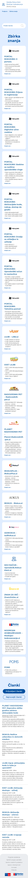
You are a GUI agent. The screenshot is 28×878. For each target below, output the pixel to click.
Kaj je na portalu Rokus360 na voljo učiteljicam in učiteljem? (14, 173)
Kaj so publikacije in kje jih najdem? (12, 137)
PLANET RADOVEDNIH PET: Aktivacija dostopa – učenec (13, 448)
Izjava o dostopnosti (14, 865)
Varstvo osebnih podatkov (14, 862)
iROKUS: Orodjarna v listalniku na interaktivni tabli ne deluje (14, 513)
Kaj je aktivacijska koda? (12, 212)
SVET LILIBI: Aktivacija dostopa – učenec (14, 371)
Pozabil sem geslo (10, 576)
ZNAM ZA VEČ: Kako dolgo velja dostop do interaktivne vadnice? (14, 610)
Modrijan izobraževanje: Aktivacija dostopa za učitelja (13, 641)
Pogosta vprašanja (14, 857)
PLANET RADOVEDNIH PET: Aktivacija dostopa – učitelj (13, 451)
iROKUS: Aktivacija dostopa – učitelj (13, 510)
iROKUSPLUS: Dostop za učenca (12, 484)
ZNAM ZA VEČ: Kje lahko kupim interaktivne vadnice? (14, 606)
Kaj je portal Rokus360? (12, 64)
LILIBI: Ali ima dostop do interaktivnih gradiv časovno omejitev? (13, 344)
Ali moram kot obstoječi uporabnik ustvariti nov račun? (14, 101)
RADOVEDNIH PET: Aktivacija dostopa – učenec (13, 403)
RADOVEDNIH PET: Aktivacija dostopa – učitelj (13, 406)
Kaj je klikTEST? (9, 244)
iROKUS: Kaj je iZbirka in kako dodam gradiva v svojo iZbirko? (14, 506)
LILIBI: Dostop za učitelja (12, 341)
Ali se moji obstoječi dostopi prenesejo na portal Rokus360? (14, 105)
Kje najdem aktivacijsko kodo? (13, 214)
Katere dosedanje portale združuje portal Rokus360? (13, 70)
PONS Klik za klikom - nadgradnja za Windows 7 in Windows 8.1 (13, 671)
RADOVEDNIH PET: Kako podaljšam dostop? (12, 410)
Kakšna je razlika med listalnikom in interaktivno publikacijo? (12, 142)
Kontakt (14, 867)
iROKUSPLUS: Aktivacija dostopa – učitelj (12, 480)
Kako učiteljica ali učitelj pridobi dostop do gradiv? (14, 176)
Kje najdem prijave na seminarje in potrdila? (14, 284)
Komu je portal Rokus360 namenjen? (12, 67)
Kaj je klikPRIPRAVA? (11, 246)
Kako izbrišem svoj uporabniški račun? (14, 281)
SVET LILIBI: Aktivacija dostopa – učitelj (14, 368)
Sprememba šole (10, 573)
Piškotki (14, 870)
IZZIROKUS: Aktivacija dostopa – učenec (14, 542)
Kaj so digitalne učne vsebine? (13, 135)
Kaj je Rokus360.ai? (10, 248)
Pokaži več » (7, 73)
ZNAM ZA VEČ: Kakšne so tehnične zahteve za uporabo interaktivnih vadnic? (13, 601)
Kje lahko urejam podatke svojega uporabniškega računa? (14, 277)
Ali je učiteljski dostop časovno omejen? (14, 180)
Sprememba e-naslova (11, 574)
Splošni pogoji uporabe (14, 860)
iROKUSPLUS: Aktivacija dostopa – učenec (12, 477)
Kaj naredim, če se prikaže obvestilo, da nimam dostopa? (13, 317)
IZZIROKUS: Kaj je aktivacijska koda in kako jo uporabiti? (13, 546)
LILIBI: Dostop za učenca (12, 339)
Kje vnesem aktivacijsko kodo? (14, 216)
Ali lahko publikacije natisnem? (14, 315)
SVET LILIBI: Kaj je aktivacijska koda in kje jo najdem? (13, 375)
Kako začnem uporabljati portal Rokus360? (14, 98)
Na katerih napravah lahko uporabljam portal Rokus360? (14, 312)
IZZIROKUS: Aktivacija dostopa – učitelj (14, 539)
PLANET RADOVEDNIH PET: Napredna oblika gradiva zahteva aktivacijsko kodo (13, 444)
